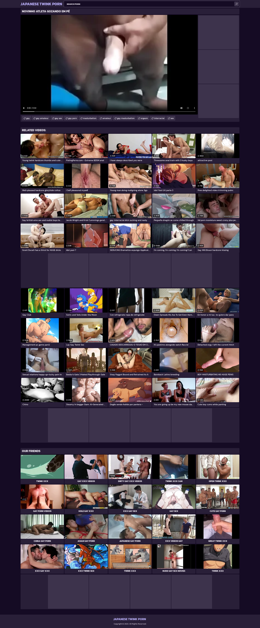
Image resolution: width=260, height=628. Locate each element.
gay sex (58, 118)
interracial (159, 118)
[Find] (236, 4)
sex (172, 118)
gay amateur (42, 118)
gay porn (72, 118)
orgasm (144, 118)
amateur (107, 118)
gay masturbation (125, 118)
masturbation (89, 118)
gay (28, 118)
